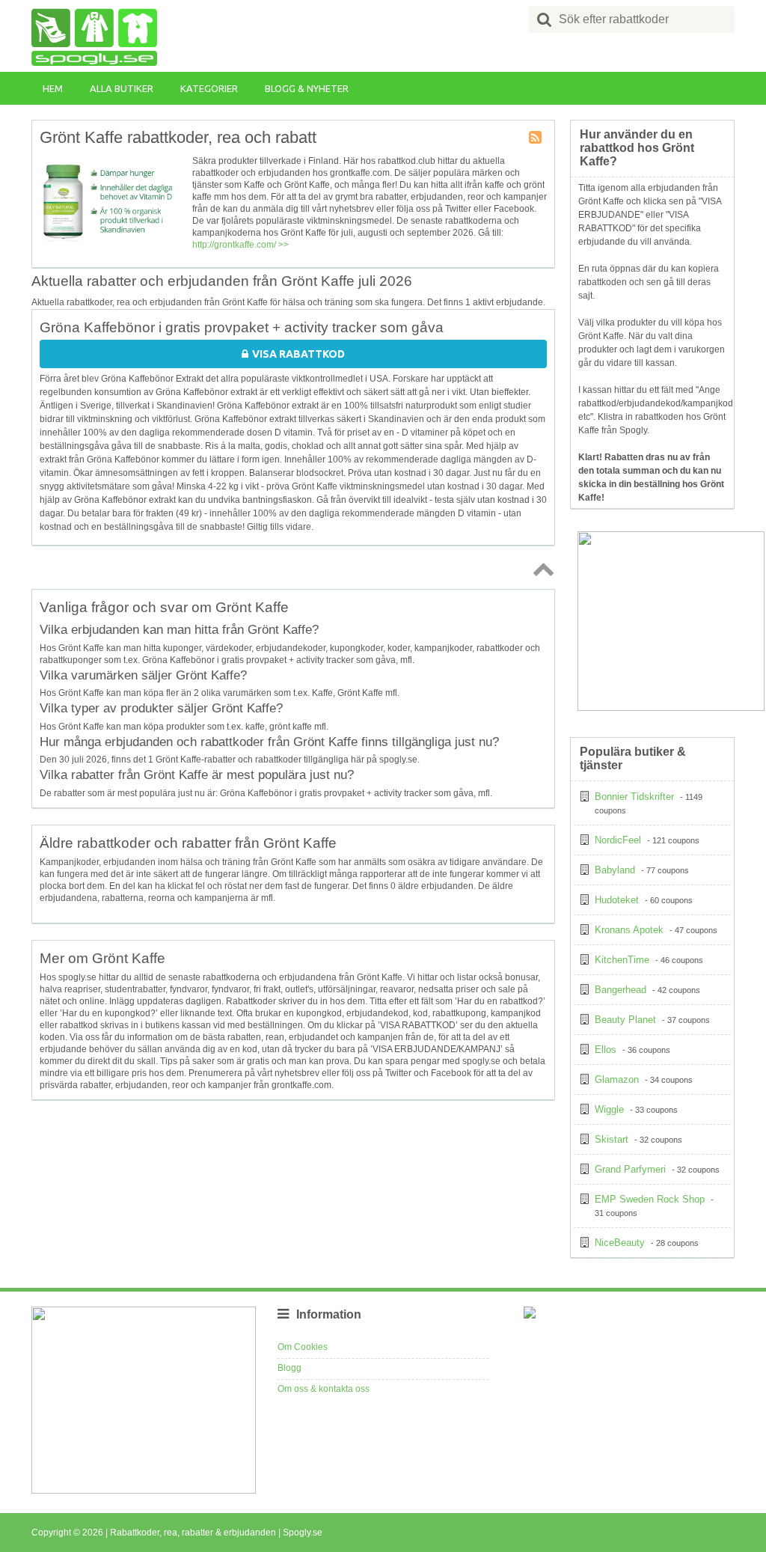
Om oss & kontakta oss (324, 1389)
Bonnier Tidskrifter (634, 796)
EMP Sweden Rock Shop (650, 1199)
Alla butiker (121, 88)
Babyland (615, 870)
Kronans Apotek (629, 929)
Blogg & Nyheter (307, 88)
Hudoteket (617, 899)
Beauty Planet (625, 1019)
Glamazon (617, 1079)
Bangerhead (620, 989)
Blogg (289, 1368)
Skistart (611, 1139)
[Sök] (544, 19)
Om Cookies (303, 1347)
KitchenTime (622, 959)
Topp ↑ (541, 568)
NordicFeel (618, 840)
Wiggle (609, 1109)
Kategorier (209, 88)
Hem (53, 88)
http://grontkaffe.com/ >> (240, 244)
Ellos (605, 1049)
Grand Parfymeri (630, 1169)
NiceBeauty (620, 1242)
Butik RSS (536, 138)
